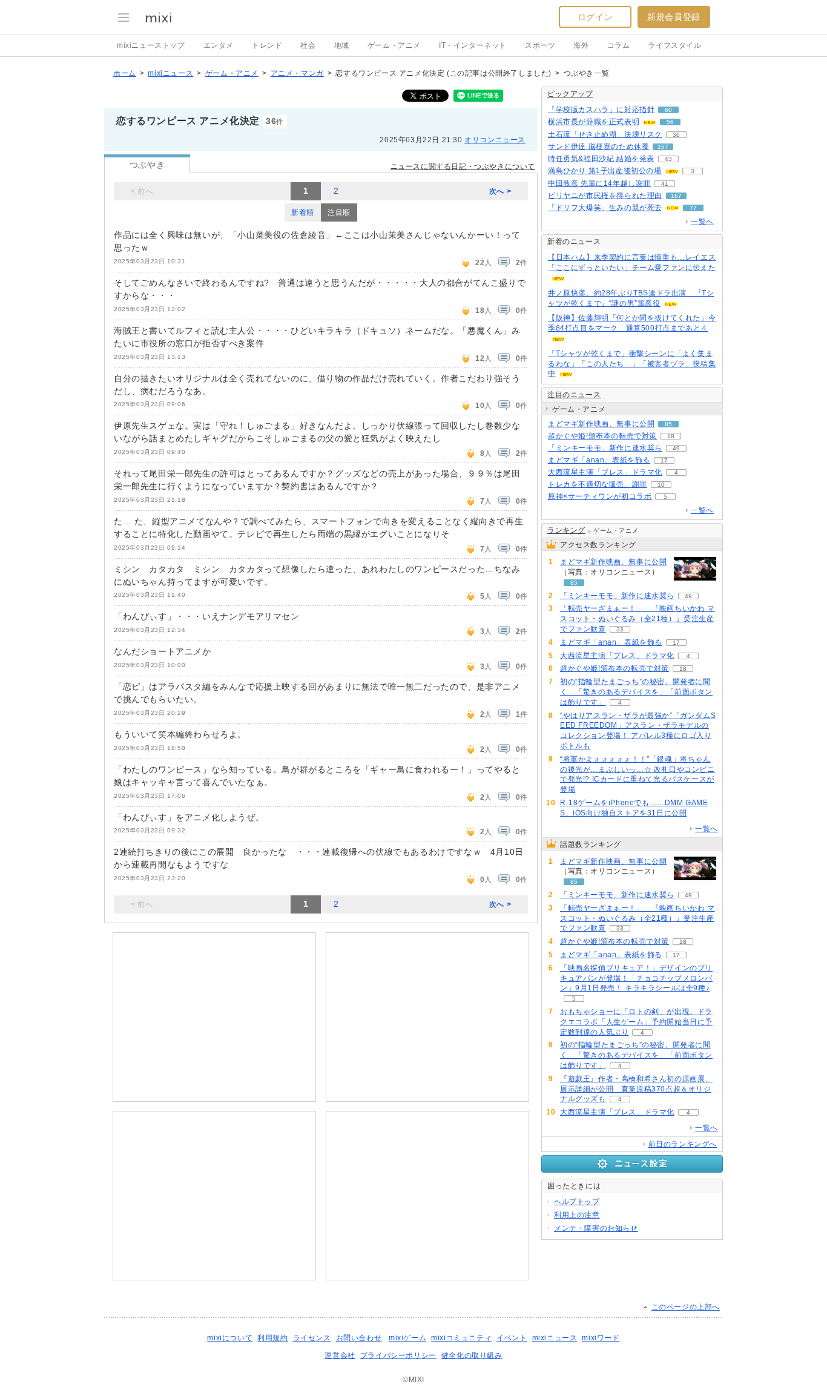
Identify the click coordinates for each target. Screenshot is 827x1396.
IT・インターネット (473, 45)
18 (670, 436)
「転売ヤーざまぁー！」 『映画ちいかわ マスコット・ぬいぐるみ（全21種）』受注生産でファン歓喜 (637, 618)
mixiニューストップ (151, 45)
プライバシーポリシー (398, 1355)
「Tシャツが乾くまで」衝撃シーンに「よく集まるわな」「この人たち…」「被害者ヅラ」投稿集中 (632, 363)
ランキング (566, 530)
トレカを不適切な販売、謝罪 (597, 484)
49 (676, 448)
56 (670, 122)
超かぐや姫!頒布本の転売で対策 (602, 436)
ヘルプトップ (577, 1201)
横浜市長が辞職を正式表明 (593, 121)
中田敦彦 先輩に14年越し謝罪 (599, 183)
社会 (307, 45)
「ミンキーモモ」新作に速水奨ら (605, 448)
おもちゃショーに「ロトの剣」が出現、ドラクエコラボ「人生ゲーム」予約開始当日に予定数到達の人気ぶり (636, 1021)
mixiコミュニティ (461, 1338)
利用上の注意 (577, 1215)
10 (661, 484)
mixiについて (229, 1338)
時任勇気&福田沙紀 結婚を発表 (601, 158)
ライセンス (312, 1338)
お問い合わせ (359, 1338)
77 (693, 208)
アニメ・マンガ (297, 73)
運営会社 (340, 1355)
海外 (580, 45)
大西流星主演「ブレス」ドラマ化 (605, 472)
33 (620, 629)
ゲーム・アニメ (394, 45)
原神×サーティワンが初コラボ (599, 496)
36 (676, 134)
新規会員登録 (673, 17)
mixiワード (600, 1338)
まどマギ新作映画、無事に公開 (601, 424)
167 (676, 196)
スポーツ (540, 45)
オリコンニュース (495, 140)
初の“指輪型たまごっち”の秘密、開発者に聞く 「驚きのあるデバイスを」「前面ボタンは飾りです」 (636, 691)
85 (668, 424)
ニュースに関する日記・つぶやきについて (462, 166)
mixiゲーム (407, 1338)
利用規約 (272, 1338)
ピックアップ (570, 94)
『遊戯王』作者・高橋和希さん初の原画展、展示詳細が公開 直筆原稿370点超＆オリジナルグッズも (636, 1089)
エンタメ (218, 45)
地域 (341, 45)
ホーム (124, 73)
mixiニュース (170, 73)
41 (664, 183)
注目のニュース (574, 394)
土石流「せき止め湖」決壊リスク (605, 134)
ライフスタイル (674, 45)
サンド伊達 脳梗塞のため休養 (598, 146)
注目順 (339, 212)
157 (662, 146)
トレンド (267, 45)
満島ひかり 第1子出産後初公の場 (605, 170)
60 (668, 110)
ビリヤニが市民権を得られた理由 (605, 195)
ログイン (595, 17)
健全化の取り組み (471, 1355)
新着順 (302, 212)
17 (664, 460)
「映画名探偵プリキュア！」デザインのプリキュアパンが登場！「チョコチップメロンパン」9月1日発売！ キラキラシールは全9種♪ (636, 978)
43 (668, 159)
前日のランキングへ (682, 1144)
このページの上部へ (685, 1307)
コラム (618, 45)
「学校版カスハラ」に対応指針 (601, 109)
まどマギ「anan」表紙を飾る (599, 460)
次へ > (500, 191)
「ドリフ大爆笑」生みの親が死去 (605, 207)
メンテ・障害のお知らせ (596, 1228)
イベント (511, 1338)
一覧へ (702, 221)
